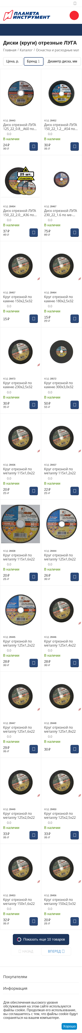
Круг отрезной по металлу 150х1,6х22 (19, 902)
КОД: (5, 120)
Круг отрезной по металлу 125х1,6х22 (19, 729)
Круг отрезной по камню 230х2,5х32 (17, 385)
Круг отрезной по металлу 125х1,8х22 (60, 729)
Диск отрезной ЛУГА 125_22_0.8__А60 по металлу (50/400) (19, 127)
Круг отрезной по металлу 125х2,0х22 (19, 816)
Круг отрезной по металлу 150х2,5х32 (60, 902)
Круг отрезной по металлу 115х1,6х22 (19, 557)
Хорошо (69, 1026)
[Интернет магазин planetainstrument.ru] (26, 15)
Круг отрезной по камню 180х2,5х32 (58, 299)
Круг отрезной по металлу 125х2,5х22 (60, 816)
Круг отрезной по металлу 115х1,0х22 (19, 471)
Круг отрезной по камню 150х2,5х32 (17, 299)
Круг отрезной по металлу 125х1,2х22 (19, 643)
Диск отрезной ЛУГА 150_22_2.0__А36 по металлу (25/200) (19, 213)
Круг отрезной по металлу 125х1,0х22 (60, 557)
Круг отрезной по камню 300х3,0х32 (58, 385)
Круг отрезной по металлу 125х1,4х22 (60, 643)
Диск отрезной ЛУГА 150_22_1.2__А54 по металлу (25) (60, 127)
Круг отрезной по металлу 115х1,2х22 (60, 471)
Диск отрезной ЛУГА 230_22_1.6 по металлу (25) (60, 213)
